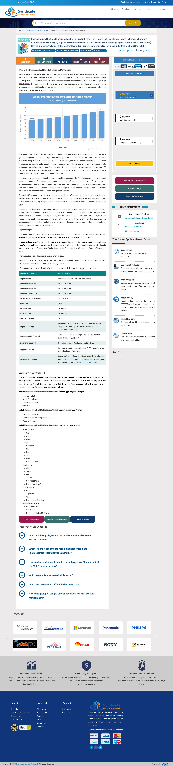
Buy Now (134, 163)
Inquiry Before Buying (31, 519)
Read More (92, 725)
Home (115, 9)
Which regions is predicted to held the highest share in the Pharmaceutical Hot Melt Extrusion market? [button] (58, 550)
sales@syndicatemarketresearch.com (141, 2)
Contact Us (66, 709)
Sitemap (40, 727)
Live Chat (66, 713)
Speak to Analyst (83, 519)
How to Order (42, 713)
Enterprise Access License (130, 141)
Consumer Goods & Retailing (37, 30)
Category (151, 9)
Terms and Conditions (20, 713)
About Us (125, 9)
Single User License (127, 95)
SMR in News (16, 720)
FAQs (39, 720)
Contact (162, 9)
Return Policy (42, 723)
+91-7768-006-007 (135, 231)
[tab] (66, 538)
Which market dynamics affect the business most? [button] (55, 584)
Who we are (41, 709)
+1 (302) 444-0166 (136, 227)
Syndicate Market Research (27, 764)
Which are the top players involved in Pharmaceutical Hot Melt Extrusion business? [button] (60, 537)
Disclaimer (41, 716)
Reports (14, 709)
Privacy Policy (16, 716)
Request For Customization (86, 362)
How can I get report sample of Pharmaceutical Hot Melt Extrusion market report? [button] (62, 595)
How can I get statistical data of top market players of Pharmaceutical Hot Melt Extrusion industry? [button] (64, 564)
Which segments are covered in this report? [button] (51, 575)
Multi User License (127, 118)
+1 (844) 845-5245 (26, 2)
